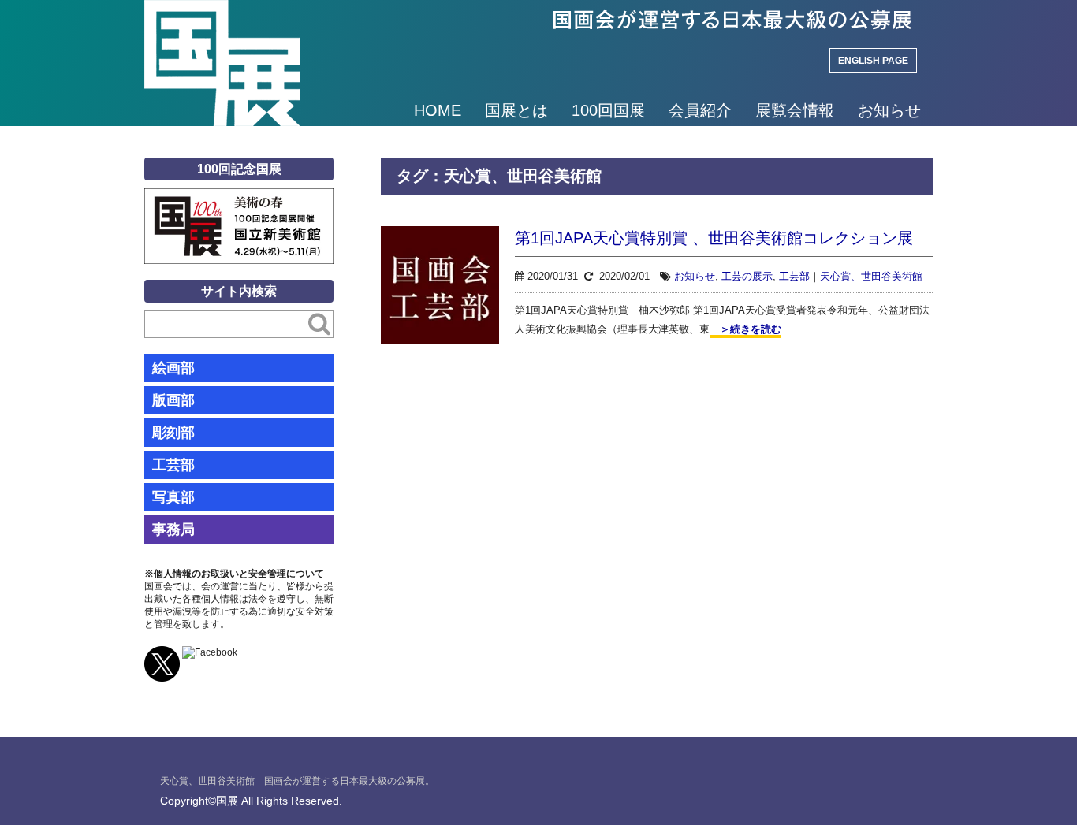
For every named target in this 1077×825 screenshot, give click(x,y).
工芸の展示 (747, 276)
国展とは (516, 110)
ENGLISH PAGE (873, 60)
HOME (437, 110)
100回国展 (608, 110)
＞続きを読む (745, 329)
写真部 (173, 497)
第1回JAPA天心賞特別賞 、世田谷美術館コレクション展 (714, 238)
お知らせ (889, 110)
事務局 (173, 529)
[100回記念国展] (239, 199)
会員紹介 (700, 110)
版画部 (173, 400)
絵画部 (173, 368)
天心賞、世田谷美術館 (871, 276)
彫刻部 (173, 432)
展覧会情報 (794, 110)
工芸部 (794, 276)
